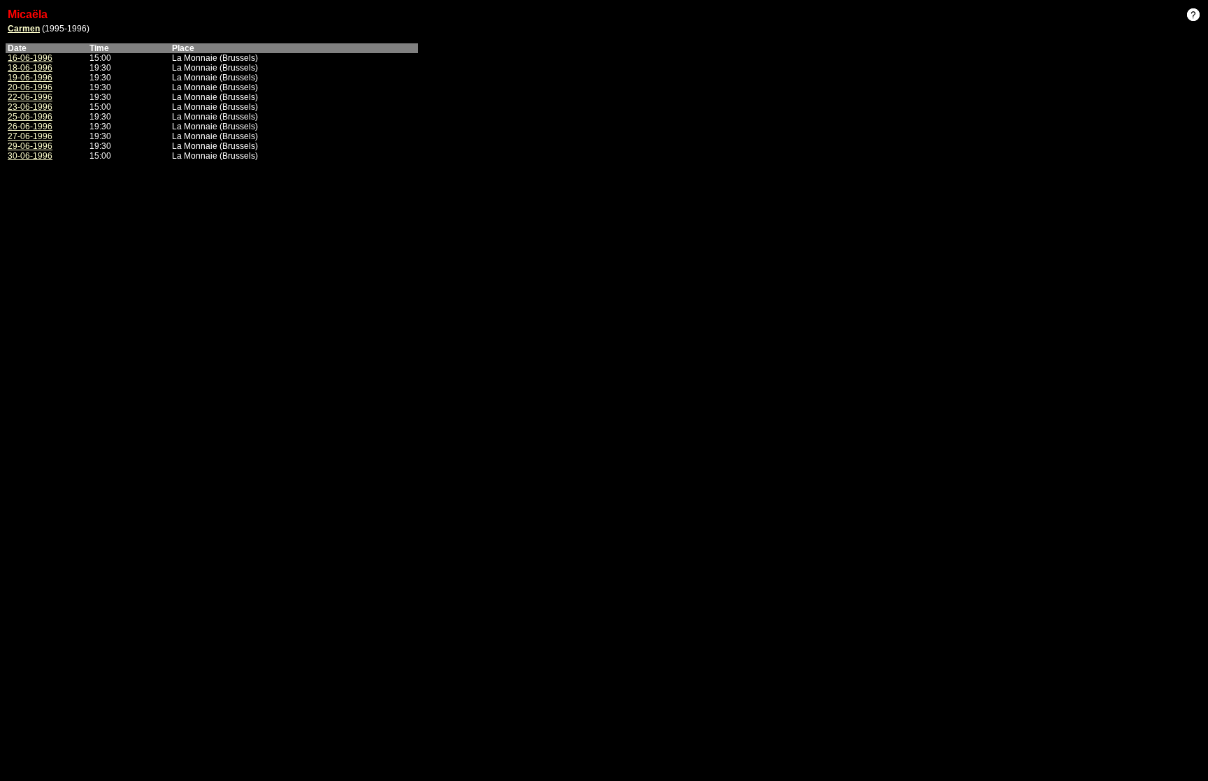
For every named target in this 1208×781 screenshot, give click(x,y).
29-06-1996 (30, 146)
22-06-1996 (30, 97)
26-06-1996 (30, 126)
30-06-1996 (30, 156)
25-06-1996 (30, 117)
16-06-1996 (30, 58)
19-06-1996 (30, 78)
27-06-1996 (30, 136)
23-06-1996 (30, 107)
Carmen (24, 29)
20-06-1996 (30, 87)
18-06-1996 (30, 68)
